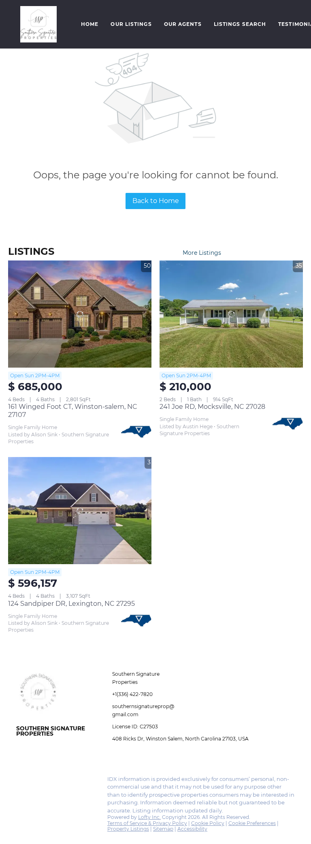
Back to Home (155, 201)
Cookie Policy (207, 823)
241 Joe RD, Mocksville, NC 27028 (212, 406)
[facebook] (22, 781)
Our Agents (183, 24)
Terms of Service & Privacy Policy (147, 823)
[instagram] (38, 781)
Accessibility (192, 829)
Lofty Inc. (149, 817)
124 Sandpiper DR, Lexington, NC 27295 (71, 603)
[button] (38, 24)
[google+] (55, 781)
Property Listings (128, 829)
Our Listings (131, 24)
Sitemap (163, 829)
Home (89, 24)
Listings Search (240, 24)
